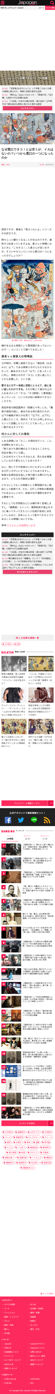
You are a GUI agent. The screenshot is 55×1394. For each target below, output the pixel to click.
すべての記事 (9, 1304)
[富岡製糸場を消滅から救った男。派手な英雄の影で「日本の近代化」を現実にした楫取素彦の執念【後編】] (11, 1099)
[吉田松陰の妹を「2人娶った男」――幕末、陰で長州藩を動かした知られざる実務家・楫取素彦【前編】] (11, 1057)
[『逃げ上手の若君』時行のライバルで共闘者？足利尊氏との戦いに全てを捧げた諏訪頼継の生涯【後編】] (11, 974)
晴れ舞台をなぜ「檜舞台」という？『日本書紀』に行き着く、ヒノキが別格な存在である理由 (27, 560)
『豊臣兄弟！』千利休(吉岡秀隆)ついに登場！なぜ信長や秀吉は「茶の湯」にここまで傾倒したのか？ (38, 999)
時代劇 (47, 1142)
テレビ (9, 1147)
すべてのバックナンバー (27, 571)
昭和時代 (22, 1162)
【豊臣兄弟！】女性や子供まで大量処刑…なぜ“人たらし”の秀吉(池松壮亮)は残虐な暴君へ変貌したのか (37, 1026)
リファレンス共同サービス (21, 525)
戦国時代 (21, 1132)
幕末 (28, 1142)
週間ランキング (36, 1364)
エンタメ (34, 1325)
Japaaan (27, 2)
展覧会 (49, 1157)
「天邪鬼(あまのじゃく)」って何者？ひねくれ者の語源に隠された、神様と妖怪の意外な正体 (26, 90)
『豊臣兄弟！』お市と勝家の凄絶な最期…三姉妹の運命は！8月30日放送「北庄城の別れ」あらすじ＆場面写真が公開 (38, 1111)
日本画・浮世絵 (36, 1308)
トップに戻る (48, 1293)
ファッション (9, 1312)
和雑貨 (33, 1316)
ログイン (41, 8)
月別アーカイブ (36, 1360)
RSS (47, 820)
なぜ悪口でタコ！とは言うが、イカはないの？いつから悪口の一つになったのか (27, 153)
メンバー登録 (50, 8)
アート (7, 1308)
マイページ (8, 1356)
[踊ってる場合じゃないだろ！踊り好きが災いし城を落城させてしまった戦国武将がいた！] (14, 727)
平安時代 (48, 1132)
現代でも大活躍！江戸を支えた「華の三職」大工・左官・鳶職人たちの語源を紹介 (40, 741)
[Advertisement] (27, 40)
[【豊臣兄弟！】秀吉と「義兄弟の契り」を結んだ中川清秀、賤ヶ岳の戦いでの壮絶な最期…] (11, 1016)
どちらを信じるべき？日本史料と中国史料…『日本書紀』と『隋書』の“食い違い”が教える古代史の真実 (37, 929)
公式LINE (34, 820)
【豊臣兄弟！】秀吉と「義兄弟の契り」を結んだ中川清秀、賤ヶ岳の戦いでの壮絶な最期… (37, 1012)
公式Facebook (8, 820)
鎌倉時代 (9, 1162)
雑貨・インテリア (11, 1316)
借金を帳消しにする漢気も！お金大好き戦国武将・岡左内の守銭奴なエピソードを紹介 (40, 710)
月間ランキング (10, 1368)
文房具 (45, 1152)
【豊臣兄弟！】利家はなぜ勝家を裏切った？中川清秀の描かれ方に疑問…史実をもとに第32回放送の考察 (37, 943)
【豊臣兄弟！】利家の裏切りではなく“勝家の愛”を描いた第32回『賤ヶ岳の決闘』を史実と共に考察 (37, 957)
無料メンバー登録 (37, 1356)
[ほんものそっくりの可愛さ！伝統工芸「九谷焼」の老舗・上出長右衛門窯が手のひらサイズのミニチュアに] (11, 1071)
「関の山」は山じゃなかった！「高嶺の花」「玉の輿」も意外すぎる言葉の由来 (27, 96)
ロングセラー (33, 1137)
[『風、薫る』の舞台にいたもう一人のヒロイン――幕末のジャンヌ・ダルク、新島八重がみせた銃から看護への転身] (11, 891)
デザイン (34, 1152)
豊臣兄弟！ (9, 1157)
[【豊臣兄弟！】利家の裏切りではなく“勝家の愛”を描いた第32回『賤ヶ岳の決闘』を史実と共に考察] (11, 960)
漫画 (37, 1142)
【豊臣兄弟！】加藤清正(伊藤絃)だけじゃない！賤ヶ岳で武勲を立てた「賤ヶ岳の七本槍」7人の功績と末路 (38, 902)
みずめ (42, 164)
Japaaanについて (37, 1347)
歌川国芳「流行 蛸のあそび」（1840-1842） (27, 340)
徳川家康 (12, 1152)
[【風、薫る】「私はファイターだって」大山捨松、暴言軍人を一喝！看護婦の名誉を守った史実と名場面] (11, 1043)
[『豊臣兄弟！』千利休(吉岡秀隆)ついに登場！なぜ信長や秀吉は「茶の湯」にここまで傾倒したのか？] (11, 1002)
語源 (18, 644)
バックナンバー (27, 108)
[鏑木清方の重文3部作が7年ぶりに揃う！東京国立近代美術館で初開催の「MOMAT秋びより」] (11, 1085)
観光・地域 (8, 1325)
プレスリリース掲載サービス (26, 803)
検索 (52, 3)
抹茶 (23, 1152)
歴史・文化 (5, 164)
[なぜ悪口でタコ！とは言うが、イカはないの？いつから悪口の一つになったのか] (27, 129)
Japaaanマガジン (37, 1343)
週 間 (27, 837)
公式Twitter (21, 820)
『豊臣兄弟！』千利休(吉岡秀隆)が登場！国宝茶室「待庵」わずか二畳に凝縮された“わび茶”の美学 (38, 874)
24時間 (10, 837)
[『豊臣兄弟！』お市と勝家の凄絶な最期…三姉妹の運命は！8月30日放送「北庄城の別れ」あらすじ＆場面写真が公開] (11, 1113)
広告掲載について (11, 1351)
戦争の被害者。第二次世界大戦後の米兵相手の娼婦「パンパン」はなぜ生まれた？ (13, 678)
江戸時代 (8, 644)
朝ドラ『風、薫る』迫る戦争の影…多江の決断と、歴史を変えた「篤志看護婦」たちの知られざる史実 (38, 915)
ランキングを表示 (27, 1123)
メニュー (3, 3)
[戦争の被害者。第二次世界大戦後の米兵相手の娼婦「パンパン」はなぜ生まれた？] (14, 664)
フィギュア (36, 1157)
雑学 (9, 1142)
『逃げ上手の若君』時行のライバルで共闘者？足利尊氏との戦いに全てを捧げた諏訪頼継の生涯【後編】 (37, 971)
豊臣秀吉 (23, 1157)
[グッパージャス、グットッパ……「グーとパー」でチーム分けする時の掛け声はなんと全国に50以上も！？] (14, 695)
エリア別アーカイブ (12, 1360)
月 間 (45, 837)
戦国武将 (19, 1137)
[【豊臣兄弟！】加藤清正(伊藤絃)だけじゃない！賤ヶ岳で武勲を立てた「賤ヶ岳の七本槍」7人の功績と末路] (11, 905)
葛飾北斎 (47, 1162)
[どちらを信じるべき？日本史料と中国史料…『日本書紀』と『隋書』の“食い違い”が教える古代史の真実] (11, 933)
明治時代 (46, 1147)
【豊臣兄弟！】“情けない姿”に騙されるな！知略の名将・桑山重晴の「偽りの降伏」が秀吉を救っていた (38, 846)
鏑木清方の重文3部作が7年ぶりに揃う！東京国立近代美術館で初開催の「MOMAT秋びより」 (37, 1082)
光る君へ (34, 1162)
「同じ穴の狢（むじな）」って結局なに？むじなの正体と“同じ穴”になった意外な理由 (27, 566)
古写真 (7, 1333)
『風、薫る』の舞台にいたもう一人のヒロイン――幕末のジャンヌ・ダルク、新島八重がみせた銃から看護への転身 (38, 889)
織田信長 (34, 1147)
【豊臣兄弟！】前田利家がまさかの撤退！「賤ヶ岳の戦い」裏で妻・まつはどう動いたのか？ (37, 985)
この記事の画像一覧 (28, 637)
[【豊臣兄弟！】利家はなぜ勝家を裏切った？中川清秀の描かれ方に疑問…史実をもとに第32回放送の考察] (11, 946)
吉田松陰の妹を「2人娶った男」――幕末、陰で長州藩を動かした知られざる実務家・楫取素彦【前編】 (38, 1054)
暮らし (7, 1329)
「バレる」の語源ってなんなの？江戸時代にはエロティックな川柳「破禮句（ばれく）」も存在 (40, 678)
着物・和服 (34, 1312)
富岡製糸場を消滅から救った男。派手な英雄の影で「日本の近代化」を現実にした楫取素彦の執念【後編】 (37, 1096)
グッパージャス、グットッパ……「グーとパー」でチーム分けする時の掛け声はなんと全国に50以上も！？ (13, 710)
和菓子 (33, 1321)
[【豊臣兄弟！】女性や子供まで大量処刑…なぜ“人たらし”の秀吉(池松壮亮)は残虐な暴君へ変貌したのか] (11, 1029)
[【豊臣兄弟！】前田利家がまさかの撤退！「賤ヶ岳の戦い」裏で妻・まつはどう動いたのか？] (11, 988)
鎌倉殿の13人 (28, 1167)
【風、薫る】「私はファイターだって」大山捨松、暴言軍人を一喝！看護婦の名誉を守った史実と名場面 (38, 1040)
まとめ (33, 1304)
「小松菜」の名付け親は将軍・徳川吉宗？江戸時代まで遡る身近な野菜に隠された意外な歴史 (27, 102)
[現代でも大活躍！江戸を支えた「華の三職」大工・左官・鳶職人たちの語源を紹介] (41, 727)
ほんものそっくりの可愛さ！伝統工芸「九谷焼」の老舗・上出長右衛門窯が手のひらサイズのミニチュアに (37, 1068)
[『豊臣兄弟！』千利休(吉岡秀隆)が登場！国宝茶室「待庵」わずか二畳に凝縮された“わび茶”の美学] (11, 877)
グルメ (7, 1321)
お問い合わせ (35, 1351)
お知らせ (8, 1347)
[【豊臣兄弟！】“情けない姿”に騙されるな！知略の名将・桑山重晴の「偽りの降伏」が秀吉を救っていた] (11, 849)
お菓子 (18, 1142)
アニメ (8, 1137)
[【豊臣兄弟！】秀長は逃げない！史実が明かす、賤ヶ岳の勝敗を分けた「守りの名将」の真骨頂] (11, 863)
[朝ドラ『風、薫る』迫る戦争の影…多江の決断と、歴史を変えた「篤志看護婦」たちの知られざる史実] (11, 919)
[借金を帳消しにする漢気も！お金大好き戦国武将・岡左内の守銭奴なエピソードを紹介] (41, 695)
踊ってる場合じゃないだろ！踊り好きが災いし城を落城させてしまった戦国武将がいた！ (13, 741)
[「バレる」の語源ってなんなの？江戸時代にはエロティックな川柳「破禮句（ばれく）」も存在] (41, 664)
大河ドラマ (34, 1132)
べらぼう (21, 1147)
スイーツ (48, 1137)
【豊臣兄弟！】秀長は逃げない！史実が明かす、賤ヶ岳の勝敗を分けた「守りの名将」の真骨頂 (37, 860)
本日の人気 (8, 1364)
